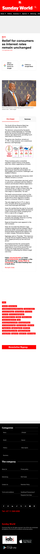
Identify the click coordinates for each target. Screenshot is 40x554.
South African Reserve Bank (10, 330)
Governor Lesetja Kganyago (17, 314)
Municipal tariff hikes (24, 322)
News (4, 37)
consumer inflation (29, 309)
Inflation (18, 317)
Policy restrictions (21, 325)
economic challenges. (8, 311)
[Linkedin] (14, 75)
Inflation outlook (26, 317)
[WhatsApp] (28, 75)
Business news (12, 306)
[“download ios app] (25, 544)
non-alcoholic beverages (9, 325)
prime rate (30, 325)
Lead (18, 320)
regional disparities (17, 328)
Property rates (6, 328)
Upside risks (23, 333)
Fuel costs (5, 314)
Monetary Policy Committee (10, 322)
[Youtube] (30, 506)
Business (5, 306)
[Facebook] (10, 75)
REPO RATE (26, 328)
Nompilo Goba (9, 267)
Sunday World (6, 333)
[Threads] (34, 506)
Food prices (28, 311)
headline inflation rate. (8, 317)
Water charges (31, 333)
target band (15, 333)
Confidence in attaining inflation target (12, 309)
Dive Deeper (10, 119)
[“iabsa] (9, 544)
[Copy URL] (32, 75)
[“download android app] (9, 550)
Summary (27, 119)
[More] (37, 75)
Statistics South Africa (24, 330)
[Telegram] (23, 75)
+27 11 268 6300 (13, 511)
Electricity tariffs (19, 311)
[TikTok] (16, 506)
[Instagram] (8, 506)
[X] (19, 75)
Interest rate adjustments (9, 320)
